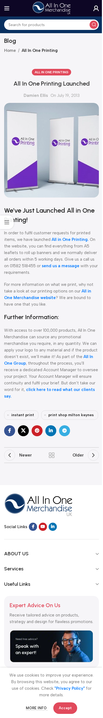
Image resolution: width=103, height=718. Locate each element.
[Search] (94, 25)
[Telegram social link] (64, 430)
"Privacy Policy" (69, 688)
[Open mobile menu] (6, 8)
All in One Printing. (70, 239)
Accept (65, 708)
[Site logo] (51, 7)
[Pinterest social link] (37, 430)
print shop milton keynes (71, 415)
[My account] (96, 8)
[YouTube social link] (43, 527)
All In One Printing (40, 50)
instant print (22, 415)
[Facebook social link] (9, 430)
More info (37, 708)
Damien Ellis (36, 95)
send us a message (60, 265)
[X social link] (23, 430)
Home (10, 50)
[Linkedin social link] (50, 430)
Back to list (52, 455)
